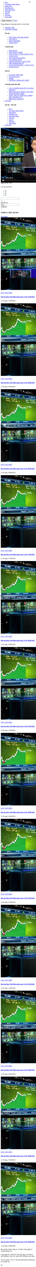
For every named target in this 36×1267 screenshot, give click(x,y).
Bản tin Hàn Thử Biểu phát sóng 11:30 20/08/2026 (18, 1070)
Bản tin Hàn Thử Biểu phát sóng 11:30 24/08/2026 (18, 812)
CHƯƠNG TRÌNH (11, 29)
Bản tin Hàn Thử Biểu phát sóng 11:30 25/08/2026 (18, 726)
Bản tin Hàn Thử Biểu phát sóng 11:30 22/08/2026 (18, 898)
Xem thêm (4, 216)
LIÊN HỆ (8, 125)
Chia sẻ (4, 207)
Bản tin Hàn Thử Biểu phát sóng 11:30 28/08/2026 (18, 469)
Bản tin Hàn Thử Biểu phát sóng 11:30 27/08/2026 (18, 554)
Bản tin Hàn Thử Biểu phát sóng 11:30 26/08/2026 (18, 640)
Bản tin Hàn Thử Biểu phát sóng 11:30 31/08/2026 (18, 297)
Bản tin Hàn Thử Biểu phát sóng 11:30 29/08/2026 (18, 383)
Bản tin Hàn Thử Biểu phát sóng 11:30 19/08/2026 (18, 1156)
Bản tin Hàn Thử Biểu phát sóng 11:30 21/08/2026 (18, 984)
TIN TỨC (8, 101)
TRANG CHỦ (9, 27)
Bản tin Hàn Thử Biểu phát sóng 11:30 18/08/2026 (18, 1242)
